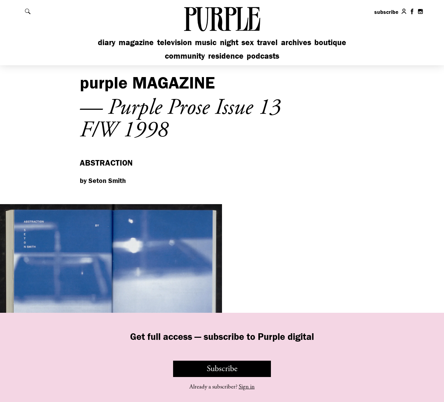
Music (205, 42)
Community (185, 56)
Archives (296, 42)
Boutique (330, 42)
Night (229, 42)
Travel (267, 42)
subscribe (386, 12)
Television (174, 42)
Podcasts (263, 56)
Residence (226, 56)
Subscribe (222, 368)
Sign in (247, 387)
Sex (247, 42)
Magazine (136, 42)
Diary (107, 42)
